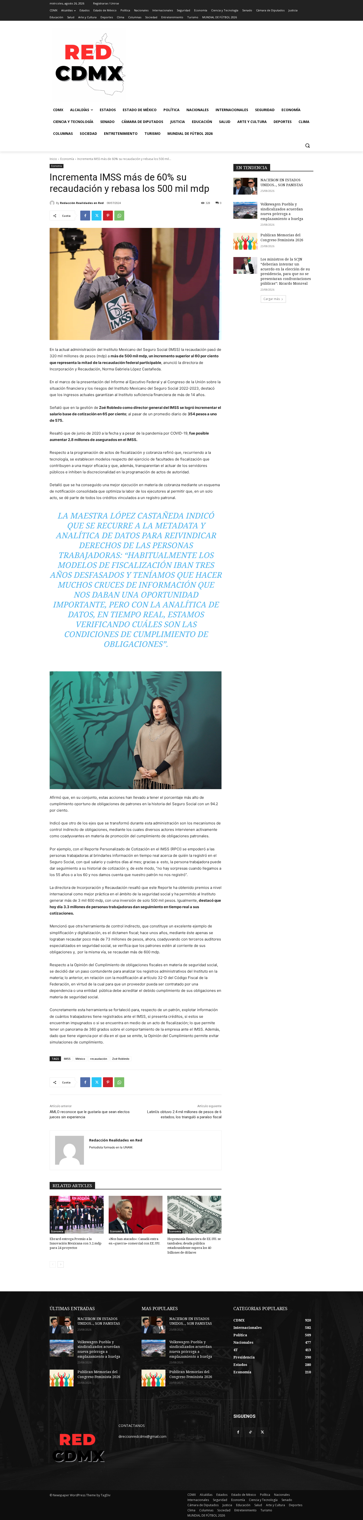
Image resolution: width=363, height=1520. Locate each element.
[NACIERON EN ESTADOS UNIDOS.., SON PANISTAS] (245, 186)
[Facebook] (85, 215)
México (80, 1058)
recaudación (98, 1058)
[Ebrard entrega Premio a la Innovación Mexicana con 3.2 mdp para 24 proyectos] (77, 1215)
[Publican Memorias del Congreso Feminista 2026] (245, 241)
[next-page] (61, 1264)
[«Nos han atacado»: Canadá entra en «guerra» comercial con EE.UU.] (136, 1215)
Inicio (53, 159)
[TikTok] (250, 1432)
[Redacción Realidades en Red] (53, 202)
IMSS (67, 1058)
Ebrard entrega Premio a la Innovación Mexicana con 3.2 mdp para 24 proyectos (75, 1243)
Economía (67, 159)
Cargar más (271, 299)
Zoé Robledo (120, 1058)
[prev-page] (53, 1264)
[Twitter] (96, 215)
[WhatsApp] (119, 215)
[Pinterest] (108, 215)
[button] (307, 145)
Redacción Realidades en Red (82, 203)
